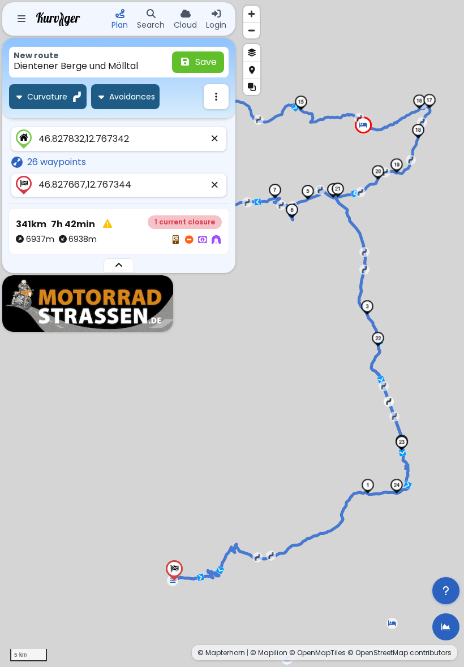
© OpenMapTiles (317, 652)
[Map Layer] (251, 52)
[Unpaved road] (175, 240)
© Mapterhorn (221, 652)
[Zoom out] (251, 30)
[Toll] (202, 240)
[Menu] (21, 19)
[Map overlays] (251, 86)
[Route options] (216, 96)
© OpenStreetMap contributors (399, 652)
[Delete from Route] (215, 139)
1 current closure (184, 222)
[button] (368, 486)
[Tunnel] (216, 240)
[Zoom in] (251, 14)
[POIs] (251, 69)
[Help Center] (445, 590)
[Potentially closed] (189, 240)
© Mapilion (268, 652)
